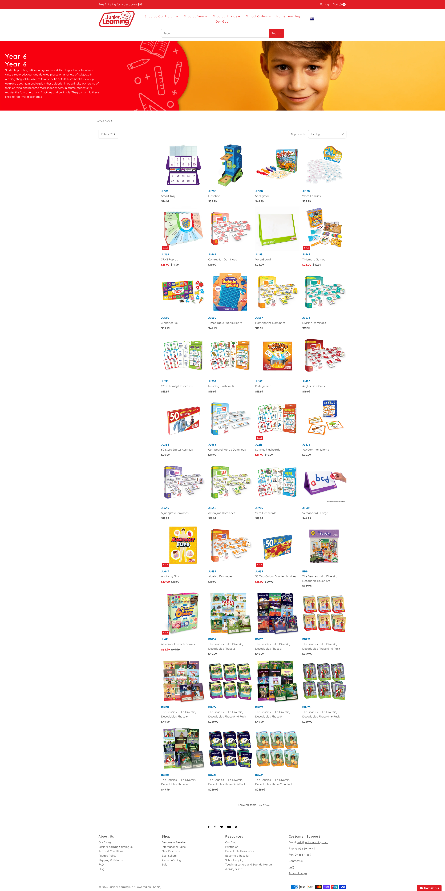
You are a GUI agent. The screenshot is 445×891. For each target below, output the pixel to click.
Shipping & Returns (111, 860)
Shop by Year (194, 16)
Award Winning (171, 860)
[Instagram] (215, 827)
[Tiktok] (236, 827)
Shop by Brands (225, 16)
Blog (101, 869)
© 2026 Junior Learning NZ (116, 887)
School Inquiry (234, 860)
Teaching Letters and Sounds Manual (249, 864)
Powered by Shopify (148, 887)
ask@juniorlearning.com (312, 842)
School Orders (257, 16)
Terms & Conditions (111, 851)
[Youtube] (229, 827)
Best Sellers (169, 855)
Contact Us (296, 861)
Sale (164, 864)
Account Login (298, 873)
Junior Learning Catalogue (116, 846)
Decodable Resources (239, 851)
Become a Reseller (174, 842)
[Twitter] (221, 827)
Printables (231, 846)
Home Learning (288, 16)
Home (99, 121)
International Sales (174, 846)
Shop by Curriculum (160, 16)
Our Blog (231, 842)
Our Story (105, 842)
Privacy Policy (107, 855)
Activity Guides (234, 869)
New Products (171, 851)
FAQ (101, 864)
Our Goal (222, 21)
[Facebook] (208, 827)
